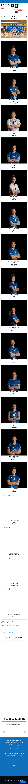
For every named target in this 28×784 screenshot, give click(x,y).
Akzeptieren (23, 781)
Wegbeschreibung (14, 745)
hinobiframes (10, 632)
